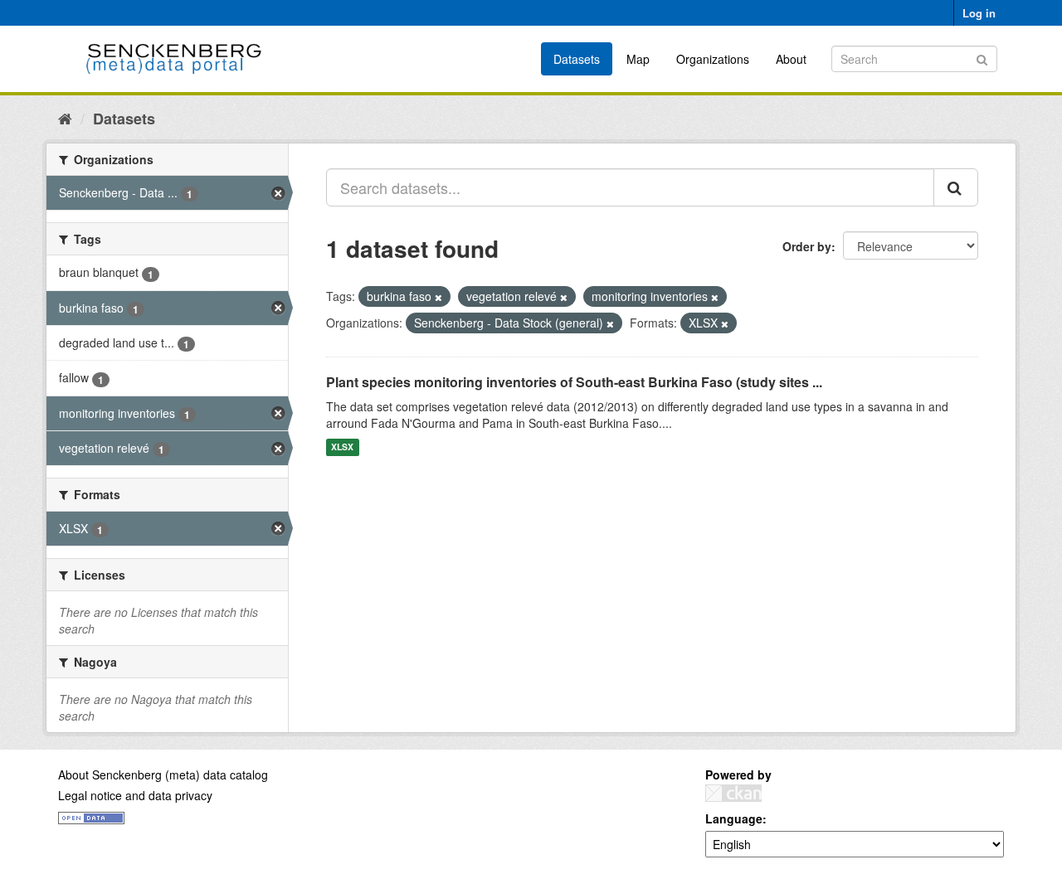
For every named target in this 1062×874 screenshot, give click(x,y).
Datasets (576, 59)
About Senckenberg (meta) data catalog (163, 774)
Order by (806, 246)
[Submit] (982, 58)
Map (638, 59)
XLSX (342, 447)
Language (733, 818)
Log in (979, 13)
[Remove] (438, 296)
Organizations (712, 59)
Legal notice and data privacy (135, 795)
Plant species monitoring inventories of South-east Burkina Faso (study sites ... (574, 381)
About (791, 59)
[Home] (65, 118)
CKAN (733, 793)
